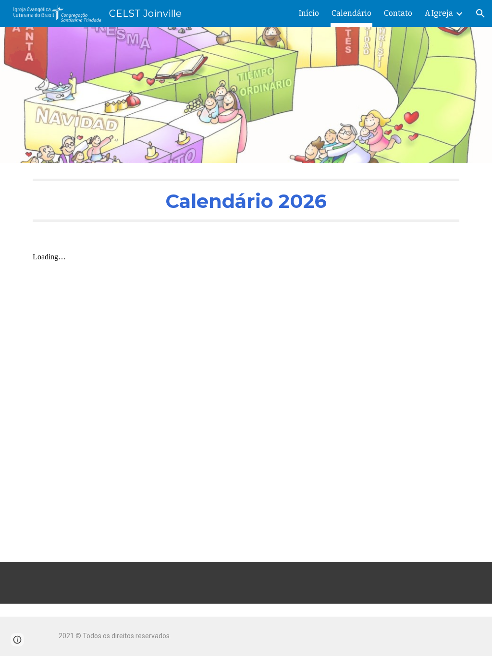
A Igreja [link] (439, 13)
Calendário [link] (351, 13)
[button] (480, 13)
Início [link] (309, 13)
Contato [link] (398, 13)
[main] (246, 200)
